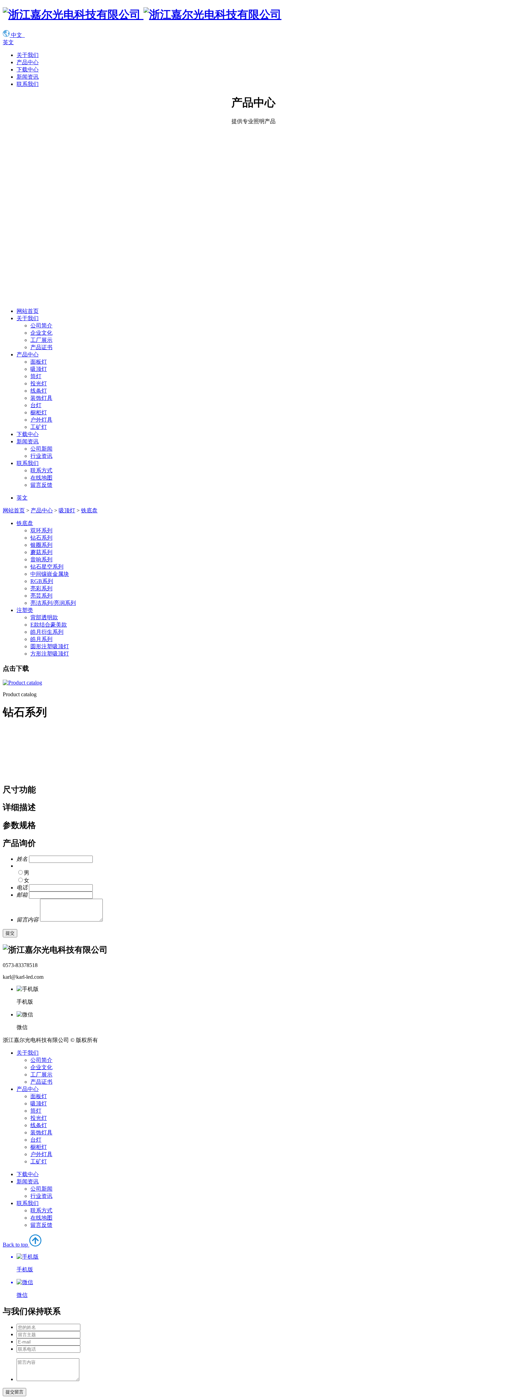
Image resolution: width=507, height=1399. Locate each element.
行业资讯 (41, 456)
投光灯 (38, 383)
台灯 (35, 405)
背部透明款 (44, 617)
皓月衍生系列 (46, 632)
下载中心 (28, 69)
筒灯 (35, 376)
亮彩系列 (41, 588)
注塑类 (25, 610)
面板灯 (38, 362)
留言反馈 (41, 485)
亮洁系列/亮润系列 (53, 603)
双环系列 (41, 530)
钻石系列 (41, 538)
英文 (8, 42)
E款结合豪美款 (48, 625)
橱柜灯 (38, 412)
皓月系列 (41, 639)
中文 (17, 35)
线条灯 (38, 391)
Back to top (18, 1270)
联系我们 (28, 84)
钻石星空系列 (46, 567)
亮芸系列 (41, 596)
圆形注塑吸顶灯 (49, 646)
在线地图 (41, 478)
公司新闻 (41, 449)
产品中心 (28, 62)
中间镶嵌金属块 (49, 574)
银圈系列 (41, 545)
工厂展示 (41, 340)
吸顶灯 (38, 369)
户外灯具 (41, 420)
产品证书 (41, 347)
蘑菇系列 (41, 552)
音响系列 (41, 559)
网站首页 (28, 311)
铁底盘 (89, 510)
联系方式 (41, 470)
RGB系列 (41, 581)
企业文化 (41, 333)
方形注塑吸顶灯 (49, 654)
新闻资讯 (28, 77)
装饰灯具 (41, 398)
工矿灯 (38, 427)
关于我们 (28, 55)
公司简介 (41, 325)
